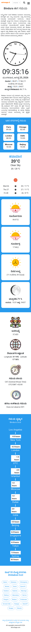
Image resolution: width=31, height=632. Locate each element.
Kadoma (14, 591)
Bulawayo (13, 582)
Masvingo (24, 591)
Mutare (7, 586)
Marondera (15, 595)
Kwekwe (6, 591)
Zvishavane (23, 599)
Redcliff (25, 604)
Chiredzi (19, 608)
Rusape (11, 608)
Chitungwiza (23, 582)
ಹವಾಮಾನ (15, 156)
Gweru (15, 586)
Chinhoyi (6, 595)
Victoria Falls (7, 604)
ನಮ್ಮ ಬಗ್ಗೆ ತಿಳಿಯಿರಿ (7, 620)
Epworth (22, 586)
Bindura (14, 599)
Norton (24, 595)
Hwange (16, 604)
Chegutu (6, 599)
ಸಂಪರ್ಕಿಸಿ (15, 620)
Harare (5, 582)
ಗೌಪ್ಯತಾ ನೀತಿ (18, 622)
